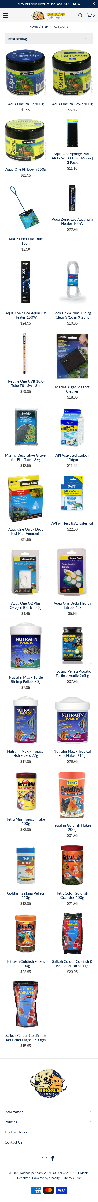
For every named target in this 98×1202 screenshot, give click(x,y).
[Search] (80, 15)
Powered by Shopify (46, 1178)
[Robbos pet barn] (49, 15)
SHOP (68, 4)
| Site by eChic (71, 1178)
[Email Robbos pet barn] (44, 1159)
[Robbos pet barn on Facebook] (53, 1159)
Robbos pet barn (31, 1173)
